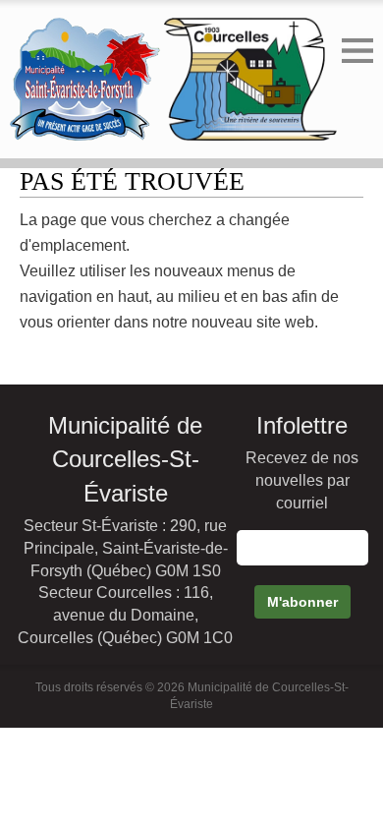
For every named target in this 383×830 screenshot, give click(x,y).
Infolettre (302, 425)
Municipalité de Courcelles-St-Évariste (125, 459)
